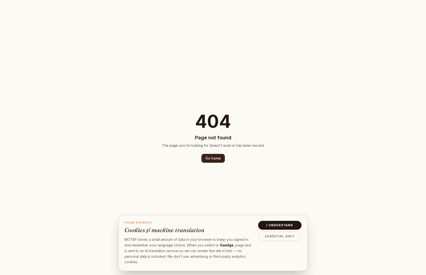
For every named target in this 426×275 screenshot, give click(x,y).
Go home (213, 158)
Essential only (280, 236)
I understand (279, 225)
